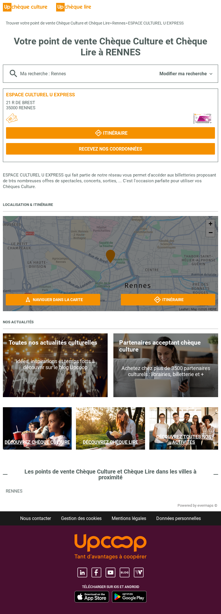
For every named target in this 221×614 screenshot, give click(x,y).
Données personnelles (178, 518)
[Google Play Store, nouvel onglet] (129, 596)
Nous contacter (35, 518)
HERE (212, 309)
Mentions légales (129, 518)
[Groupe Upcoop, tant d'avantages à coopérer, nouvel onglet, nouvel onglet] (110, 547)
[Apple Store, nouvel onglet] (92, 596)
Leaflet (183, 309)
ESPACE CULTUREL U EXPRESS (156, 23)
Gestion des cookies (81, 518)
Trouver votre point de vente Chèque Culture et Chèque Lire (58, 23)
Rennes (118, 23)
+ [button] (210, 223)
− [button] (211, 232)
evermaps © (207, 505)
